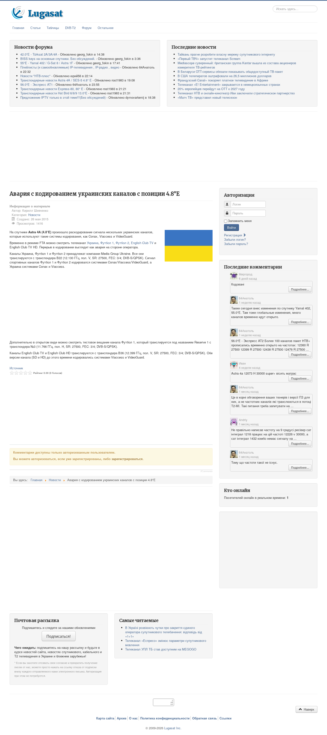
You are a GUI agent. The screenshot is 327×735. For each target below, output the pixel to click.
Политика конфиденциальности (165, 718)
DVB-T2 (70, 27)
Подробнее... (300, 289)
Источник (16, 368)
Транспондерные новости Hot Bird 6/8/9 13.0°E (53, 93)
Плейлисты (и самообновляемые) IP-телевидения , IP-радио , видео (69, 67)
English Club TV (142, 242)
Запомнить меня (240, 221)
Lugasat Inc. (172, 728)
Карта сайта (105, 718)
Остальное (105, 27)
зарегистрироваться (127, 458)
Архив (121, 718)
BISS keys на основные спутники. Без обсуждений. (57, 58)
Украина (92, 242)
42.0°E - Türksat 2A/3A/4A (38, 54)
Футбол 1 (107, 242)
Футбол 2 (122, 242)
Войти (231, 227)
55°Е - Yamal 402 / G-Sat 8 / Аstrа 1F (46, 63)
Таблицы (53, 27)
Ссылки (225, 718)
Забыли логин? (235, 239)
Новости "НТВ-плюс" (35, 76)
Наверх (308, 709)
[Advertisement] (163, 146)
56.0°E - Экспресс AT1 (36, 84)
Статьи (35, 27)
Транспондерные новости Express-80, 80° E (51, 88)
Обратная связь (204, 718)
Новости (34, 214)
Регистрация (233, 235)
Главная (18, 27)
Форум (86, 27)
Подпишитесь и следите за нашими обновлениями (58, 628)
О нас (133, 718)
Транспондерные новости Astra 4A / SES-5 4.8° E (56, 80)
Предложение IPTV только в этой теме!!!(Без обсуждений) (63, 97)
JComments (206, 471)
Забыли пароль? (236, 243)
